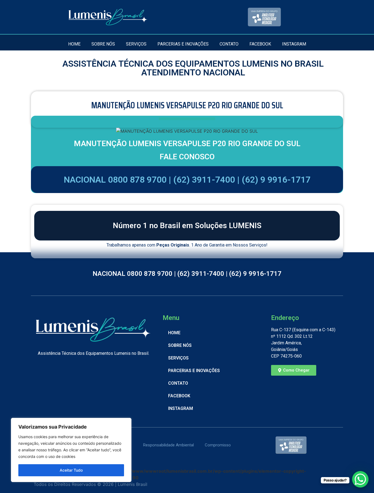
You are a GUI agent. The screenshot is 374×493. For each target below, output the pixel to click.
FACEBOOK (260, 44)
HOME (74, 44)
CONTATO (229, 44)
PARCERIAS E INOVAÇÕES (183, 44)
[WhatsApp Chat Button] (360, 479)
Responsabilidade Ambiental (168, 445)
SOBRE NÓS (103, 44)
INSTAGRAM (294, 44)
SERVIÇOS (136, 44)
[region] (71, 450)
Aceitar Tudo (71, 470)
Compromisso (218, 445)
